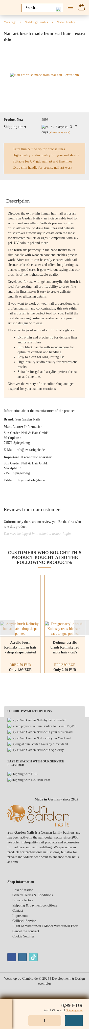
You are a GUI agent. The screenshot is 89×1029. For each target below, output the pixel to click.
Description (18, 200)
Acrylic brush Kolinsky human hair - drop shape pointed (20, 647)
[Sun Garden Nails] (10, 7)
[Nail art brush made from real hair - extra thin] (44, 75)
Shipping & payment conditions (34, 905)
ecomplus (44, 983)
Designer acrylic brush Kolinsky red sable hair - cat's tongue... (64, 648)
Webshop (10, 978)
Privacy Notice (22, 900)
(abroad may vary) (59, 132)
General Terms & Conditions (32, 895)
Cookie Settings (23, 936)
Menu (70, 7)
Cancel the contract (25, 931)
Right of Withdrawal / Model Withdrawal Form (45, 926)
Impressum (20, 916)
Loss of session (22, 890)
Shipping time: (15, 127)
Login (67, 534)
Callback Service (24, 921)
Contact (17, 910)
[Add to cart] (74, 1020)
